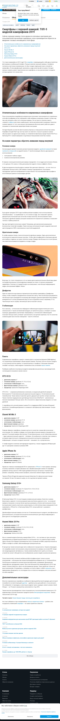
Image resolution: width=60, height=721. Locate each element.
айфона (11, 122)
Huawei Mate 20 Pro (10, 56)
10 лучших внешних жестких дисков (12, 633)
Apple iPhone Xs (9, 52)
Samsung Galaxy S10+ (10, 54)
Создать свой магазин (36, 696)
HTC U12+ (7, 48)
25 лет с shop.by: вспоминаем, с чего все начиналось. (17, 647)
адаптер (24, 583)
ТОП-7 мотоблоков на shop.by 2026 (12, 624)
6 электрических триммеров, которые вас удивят (16, 610)
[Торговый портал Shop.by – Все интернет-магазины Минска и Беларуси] (12, 6)
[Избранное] (43, 6)
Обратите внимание (7, 682)
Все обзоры (30, 656)
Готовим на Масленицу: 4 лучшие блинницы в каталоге (17, 642)
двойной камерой (45, 149)
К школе (53, 9)
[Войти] (57, 6)
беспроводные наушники (42, 592)
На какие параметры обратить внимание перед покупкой (22, 46)
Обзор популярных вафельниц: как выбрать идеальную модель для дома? (23, 638)
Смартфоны (46, 9)
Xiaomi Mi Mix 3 (9, 50)
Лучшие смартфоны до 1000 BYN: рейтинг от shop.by (17, 652)
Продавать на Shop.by (36, 694)
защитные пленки (38, 601)
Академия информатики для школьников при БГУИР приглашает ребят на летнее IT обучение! (28, 619)
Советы (4, 679)
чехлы (29, 601)
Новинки (6, 18)
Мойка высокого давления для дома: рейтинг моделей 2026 (19, 628)
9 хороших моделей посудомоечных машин (14, 614)
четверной (12, 151)
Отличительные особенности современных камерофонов (22, 44)
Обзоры (4, 677)
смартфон (30, 62)
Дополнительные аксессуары (13, 58)
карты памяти (45, 365)
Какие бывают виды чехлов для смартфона (26, 598)
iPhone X (38, 466)
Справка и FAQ (34, 703)
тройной (5, 151)
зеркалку (48, 568)
